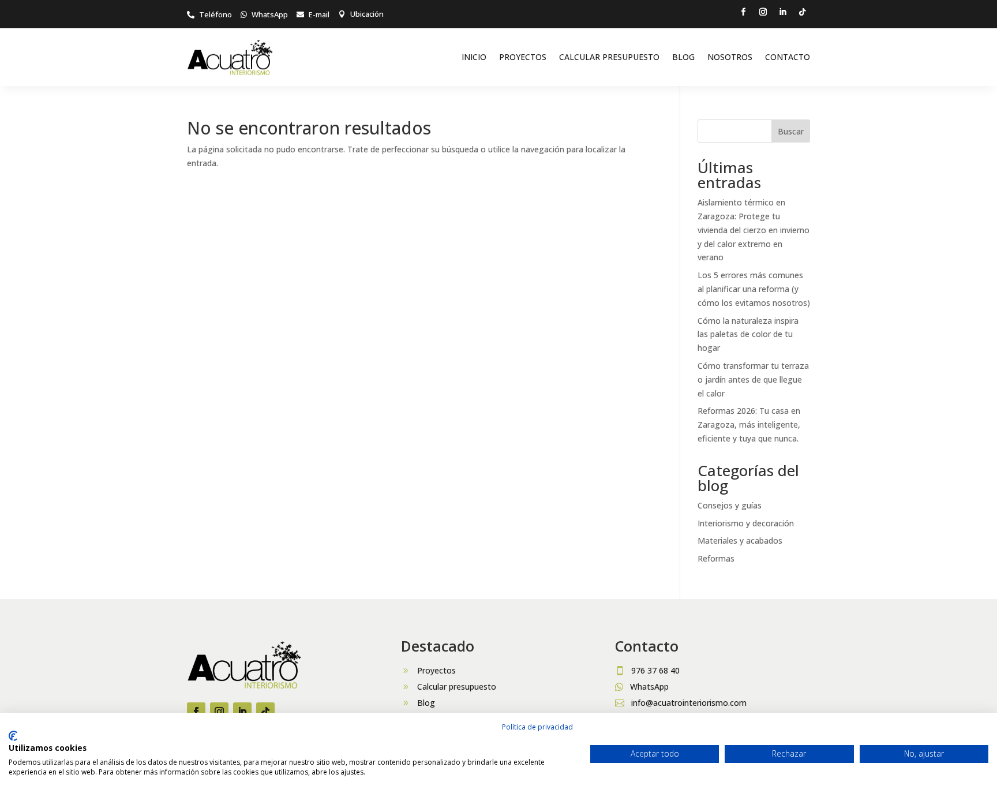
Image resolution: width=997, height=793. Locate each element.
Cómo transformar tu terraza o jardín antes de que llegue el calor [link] (753, 379)
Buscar (791, 131)
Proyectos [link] (522, 56)
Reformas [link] (716, 558)
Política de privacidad (537, 727)
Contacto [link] (787, 56)
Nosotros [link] (729, 56)
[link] (209, 14)
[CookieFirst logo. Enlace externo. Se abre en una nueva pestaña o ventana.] (13, 736)
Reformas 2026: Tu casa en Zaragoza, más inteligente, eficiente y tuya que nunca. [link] (749, 424)
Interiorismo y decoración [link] (746, 523)
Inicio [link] (474, 56)
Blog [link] (683, 56)
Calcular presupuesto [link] (609, 56)
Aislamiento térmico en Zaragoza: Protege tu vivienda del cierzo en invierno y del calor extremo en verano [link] (753, 230)
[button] (743, 12)
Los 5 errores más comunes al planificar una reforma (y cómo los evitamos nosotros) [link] (754, 289)
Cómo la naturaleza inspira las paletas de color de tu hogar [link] (748, 334)
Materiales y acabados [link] (740, 540)
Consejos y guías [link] (730, 505)
